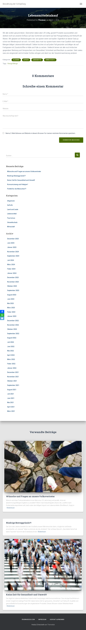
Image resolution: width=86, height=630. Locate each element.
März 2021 (11, 411)
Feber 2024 (11, 269)
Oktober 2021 (12, 381)
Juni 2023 (10, 299)
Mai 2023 (10, 303)
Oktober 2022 (12, 329)
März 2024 (11, 264)
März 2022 (11, 359)
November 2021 (13, 377)
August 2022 (11, 338)
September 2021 (13, 385)
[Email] (2, 318)
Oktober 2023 (12, 286)
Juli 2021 (10, 394)
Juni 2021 (10, 398)
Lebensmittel (37, 59)
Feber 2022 (11, 364)
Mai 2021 (10, 402)
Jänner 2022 (11, 368)
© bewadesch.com (28, 619)
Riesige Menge (13, 63)
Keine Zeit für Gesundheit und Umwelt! (21, 180)
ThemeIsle (51, 625)
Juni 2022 (10, 346)
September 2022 (13, 333)
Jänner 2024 (11, 273)
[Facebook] (2, 311)
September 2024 (13, 256)
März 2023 (11, 308)
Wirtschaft (11, 227)
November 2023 (13, 282)
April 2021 (11, 407)
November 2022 (13, 325)
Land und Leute (12, 209)
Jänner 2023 (11, 316)
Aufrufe (26, 59)
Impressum (42, 619)
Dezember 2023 (13, 277)
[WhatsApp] (2, 315)
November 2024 (13, 252)
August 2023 (11, 295)
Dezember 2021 (13, 372)
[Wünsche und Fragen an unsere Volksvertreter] (43, 466)
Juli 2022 (10, 342)
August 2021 (11, 390)
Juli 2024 (10, 260)
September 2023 (13, 290)
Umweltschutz (50, 59)
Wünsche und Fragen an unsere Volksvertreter (24, 171)
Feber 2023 (11, 312)
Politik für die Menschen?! (16, 189)
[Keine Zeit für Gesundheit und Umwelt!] (43, 565)
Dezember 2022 (13, 320)
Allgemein (16, 59)
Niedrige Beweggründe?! (16, 176)
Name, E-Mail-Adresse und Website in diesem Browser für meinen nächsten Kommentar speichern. (40, 133)
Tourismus (11, 218)
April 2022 (11, 355)
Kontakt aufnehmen (57, 619)
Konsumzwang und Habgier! (17, 184)
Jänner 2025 (11, 247)
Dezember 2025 (13, 239)
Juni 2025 (10, 243)
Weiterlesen (11, 508)
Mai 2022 (10, 351)
